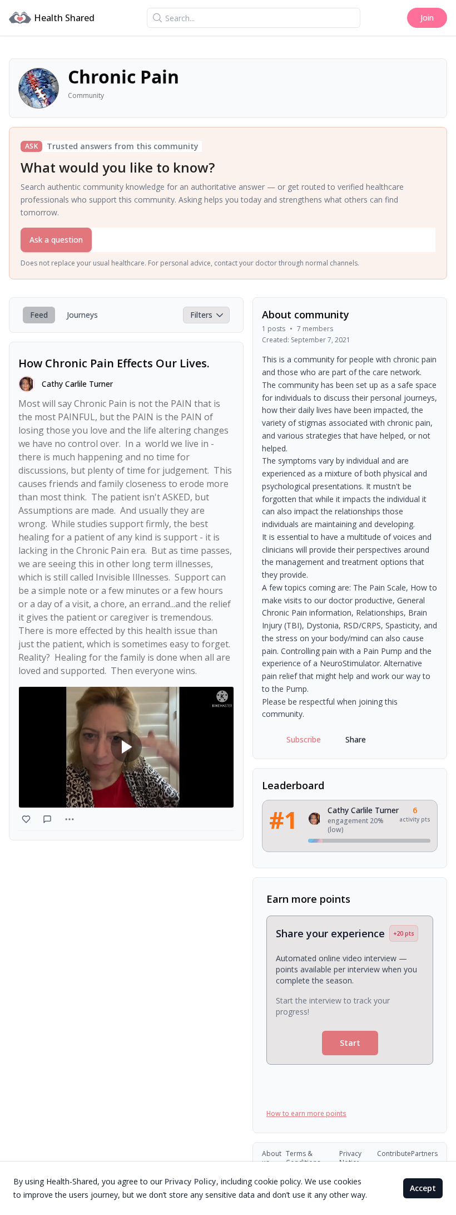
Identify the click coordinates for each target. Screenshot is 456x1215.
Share (355, 739)
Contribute (394, 1153)
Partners (424, 1153)
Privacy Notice (350, 1158)
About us (271, 1158)
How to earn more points (306, 1113)
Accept (423, 1188)
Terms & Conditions (303, 1158)
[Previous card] (275, 1007)
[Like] (27, 819)
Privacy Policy (190, 1181)
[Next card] (424, 1007)
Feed (39, 314)
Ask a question (56, 239)
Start (350, 1042)
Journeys (82, 314)
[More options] (69, 819)
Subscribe (303, 739)
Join (427, 17)
